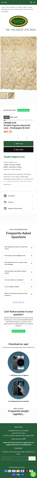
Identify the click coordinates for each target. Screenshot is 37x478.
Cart (34, 2)
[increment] (27, 138)
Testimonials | (18, 9)
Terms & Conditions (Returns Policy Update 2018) (18, 435)
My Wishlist (4, 11)
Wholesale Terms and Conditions (18, 430)
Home (3, 7)
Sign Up (32, 458)
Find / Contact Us (11, 7)
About (20, 7)
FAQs (24, 7)
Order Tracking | (28, 9)
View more (7, 184)
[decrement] (10, 138)
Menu (5, 2)
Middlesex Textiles (19, 467)
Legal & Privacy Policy (18, 433)
